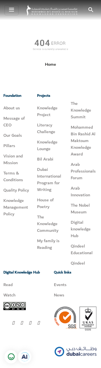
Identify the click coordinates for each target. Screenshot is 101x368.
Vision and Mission (13, 159)
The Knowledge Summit (81, 110)
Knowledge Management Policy (15, 207)
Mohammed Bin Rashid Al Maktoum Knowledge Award (83, 141)
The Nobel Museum (80, 209)
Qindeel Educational (82, 249)
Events (60, 284)
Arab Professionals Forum (83, 171)
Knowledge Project (47, 111)
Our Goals (12, 135)
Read (8, 284)
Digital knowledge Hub (81, 229)
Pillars (9, 145)
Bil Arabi (45, 159)
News (59, 295)
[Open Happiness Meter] (11, 357)
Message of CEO (14, 122)
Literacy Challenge (46, 128)
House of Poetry (45, 203)
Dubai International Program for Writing (49, 179)
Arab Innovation (80, 192)
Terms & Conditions (13, 176)
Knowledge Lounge (47, 145)
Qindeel (78, 263)
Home (50, 64)
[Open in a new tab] (24, 357)
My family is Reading (48, 244)
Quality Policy (16, 190)
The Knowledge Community (47, 223)
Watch (9, 295)
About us (11, 108)
